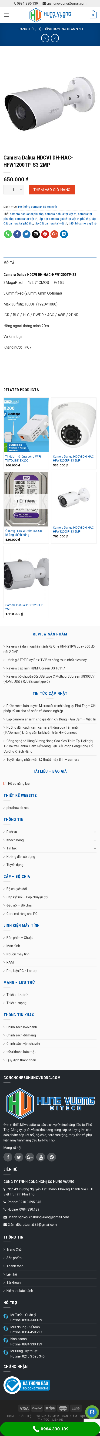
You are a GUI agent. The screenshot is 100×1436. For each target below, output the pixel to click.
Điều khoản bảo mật (21, 1052)
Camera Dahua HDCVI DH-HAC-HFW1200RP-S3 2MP (74, 458)
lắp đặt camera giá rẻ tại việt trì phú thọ (64, 219)
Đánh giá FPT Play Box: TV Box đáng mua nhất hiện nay (47, 660)
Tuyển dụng (15, 865)
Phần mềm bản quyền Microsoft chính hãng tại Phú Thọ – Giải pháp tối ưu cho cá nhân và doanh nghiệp (49, 708)
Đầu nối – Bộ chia (19, 905)
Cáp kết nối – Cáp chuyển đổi (27, 897)
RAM (10, 962)
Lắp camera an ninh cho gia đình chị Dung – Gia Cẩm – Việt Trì (51, 719)
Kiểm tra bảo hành (20, 1291)
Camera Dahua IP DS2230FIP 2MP (24, 607)
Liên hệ (12, 1274)
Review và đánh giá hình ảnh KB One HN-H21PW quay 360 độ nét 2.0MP (49, 649)
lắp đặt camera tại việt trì (51, 223)
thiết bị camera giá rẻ (83, 223)
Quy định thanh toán (21, 1060)
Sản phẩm (14, 1258)
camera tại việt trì (26, 219)
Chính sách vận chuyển (23, 1044)
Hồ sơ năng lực (19, 783)
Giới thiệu (26, 1416)
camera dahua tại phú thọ (26, 214)
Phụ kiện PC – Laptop (22, 971)
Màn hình (13, 946)
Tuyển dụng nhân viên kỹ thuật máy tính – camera (43, 759)
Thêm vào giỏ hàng (51, 190)
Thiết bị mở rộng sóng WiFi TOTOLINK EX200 (23, 458)
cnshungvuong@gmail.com (66, 3)
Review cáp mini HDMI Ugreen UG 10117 (36, 668)
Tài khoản (14, 1282)
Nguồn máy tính (18, 954)
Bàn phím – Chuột (20, 938)
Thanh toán (15, 1266)
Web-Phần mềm (48, 1416)
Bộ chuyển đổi (17, 889)
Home (11, 1416)
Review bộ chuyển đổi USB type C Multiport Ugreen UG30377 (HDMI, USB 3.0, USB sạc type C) (48, 679)
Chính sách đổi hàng (21, 1035)
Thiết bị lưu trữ (17, 995)
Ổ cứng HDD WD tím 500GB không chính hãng (23, 532)
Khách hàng (15, 840)
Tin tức (12, 848)
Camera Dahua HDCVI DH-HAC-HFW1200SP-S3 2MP (74, 529)
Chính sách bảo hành (22, 1027)
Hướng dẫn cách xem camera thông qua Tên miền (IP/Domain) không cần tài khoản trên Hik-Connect (41, 730)
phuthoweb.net (18, 808)
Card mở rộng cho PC (22, 914)
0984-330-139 (27, 3)
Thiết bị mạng (17, 1003)
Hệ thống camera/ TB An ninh (60, 29)
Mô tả (9, 263)
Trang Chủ (14, 1249)
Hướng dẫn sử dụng (21, 857)
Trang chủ (25, 29)
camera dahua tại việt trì (61, 214)
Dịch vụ (12, 832)
